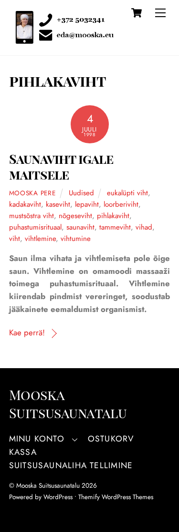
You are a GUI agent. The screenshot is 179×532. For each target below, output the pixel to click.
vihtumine (76, 238)
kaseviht (58, 204)
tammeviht (115, 227)
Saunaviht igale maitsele (61, 166)
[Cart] (136, 12)
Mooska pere (32, 193)
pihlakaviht (113, 216)
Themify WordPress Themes (115, 497)
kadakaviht (25, 204)
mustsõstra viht (31, 216)
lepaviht (87, 204)
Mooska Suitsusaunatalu (48, 485)
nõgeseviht (75, 216)
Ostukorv (111, 438)
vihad (144, 227)
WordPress (58, 497)
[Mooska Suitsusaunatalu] (61, 39)
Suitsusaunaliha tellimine (71, 465)
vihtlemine (40, 238)
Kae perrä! (27, 332)
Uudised (81, 193)
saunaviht (80, 227)
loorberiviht (121, 204)
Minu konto (36, 438)
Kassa (23, 452)
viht (14, 238)
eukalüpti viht (127, 193)
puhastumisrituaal (35, 227)
